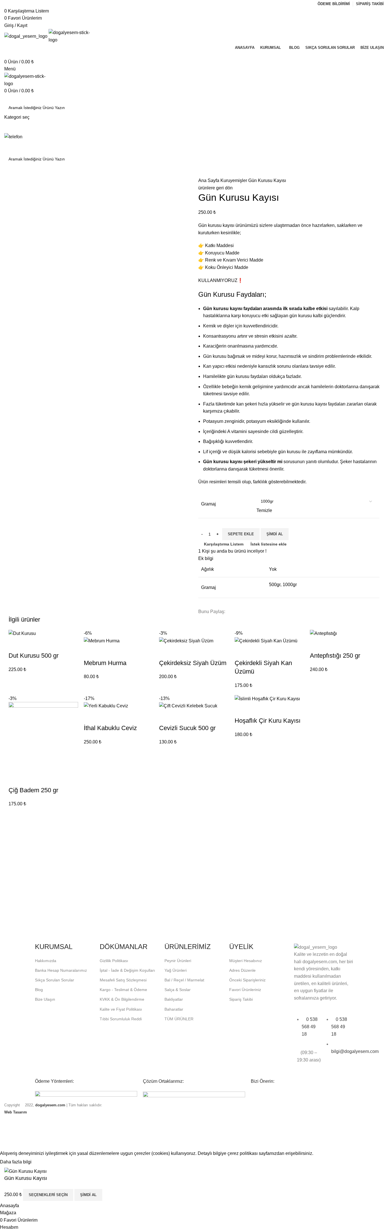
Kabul (43, 1162)
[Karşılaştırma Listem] (110, 1195)
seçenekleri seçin (48, 1195)
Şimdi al (88, 1195)
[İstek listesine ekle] (126, 1195)
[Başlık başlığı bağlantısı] (194, 615)
